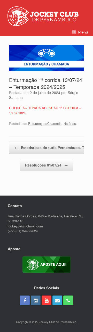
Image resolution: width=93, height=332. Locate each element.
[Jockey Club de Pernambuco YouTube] (46, 300)
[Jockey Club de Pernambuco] (43, 16)
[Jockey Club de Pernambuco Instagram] (36, 300)
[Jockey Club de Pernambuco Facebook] (25, 300)
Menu (83, 32)
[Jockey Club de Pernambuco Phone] (68, 300)
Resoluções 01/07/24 (46, 165)
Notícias (70, 123)
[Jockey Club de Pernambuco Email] (57, 300)
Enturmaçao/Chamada (44, 123)
